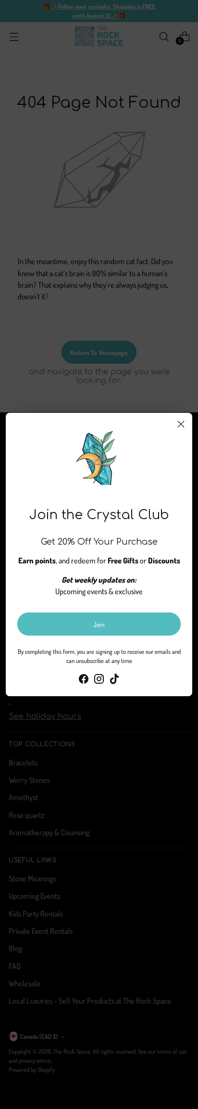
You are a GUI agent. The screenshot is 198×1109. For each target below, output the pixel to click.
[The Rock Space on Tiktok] (114, 680)
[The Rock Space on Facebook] (83, 680)
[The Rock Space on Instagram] (99, 680)
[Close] (180, 424)
